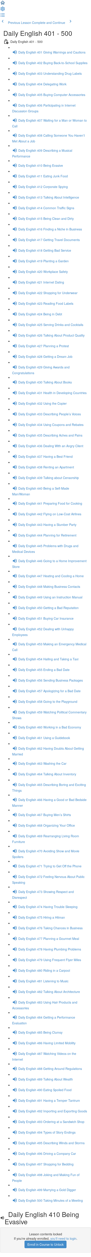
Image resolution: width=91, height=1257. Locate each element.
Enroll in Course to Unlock (45, 1244)
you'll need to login (63, 1238)
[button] (2, 4)
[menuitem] (2, 10)
